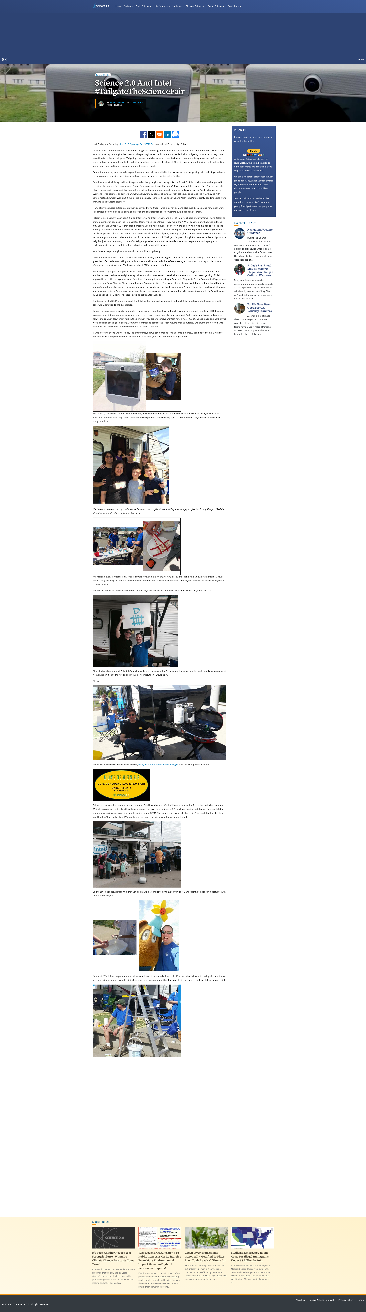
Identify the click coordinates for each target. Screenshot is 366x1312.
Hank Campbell (118, 102)
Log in (361, 59)
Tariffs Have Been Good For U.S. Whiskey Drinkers (259, 307)
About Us (300, 1299)
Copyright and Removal (322, 1299)
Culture (128, 6)
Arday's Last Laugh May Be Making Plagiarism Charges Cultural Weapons (260, 270)
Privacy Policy (345, 1299)
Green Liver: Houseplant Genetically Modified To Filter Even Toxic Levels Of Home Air (205, 1256)
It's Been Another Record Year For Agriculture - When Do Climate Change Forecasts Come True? (113, 1258)
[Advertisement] (183, 36)
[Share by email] (159, 134)
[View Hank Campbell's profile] (101, 103)
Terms (360, 1299)
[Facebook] (3, 59)
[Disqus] (159, 1098)
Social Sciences (216, 6)
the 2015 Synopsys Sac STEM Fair (136, 144)
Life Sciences (161, 6)
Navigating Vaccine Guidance (259, 231)
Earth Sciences (143, 6)
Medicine (177, 6)
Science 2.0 (136, 102)
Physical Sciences (195, 6)
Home (119, 6)
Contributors (234, 6)
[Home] (102, 6)
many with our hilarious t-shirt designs (158, 764)
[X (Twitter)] (6, 59)
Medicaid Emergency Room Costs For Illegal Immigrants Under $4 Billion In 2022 (250, 1256)
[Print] (175, 134)
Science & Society (103, 75)
